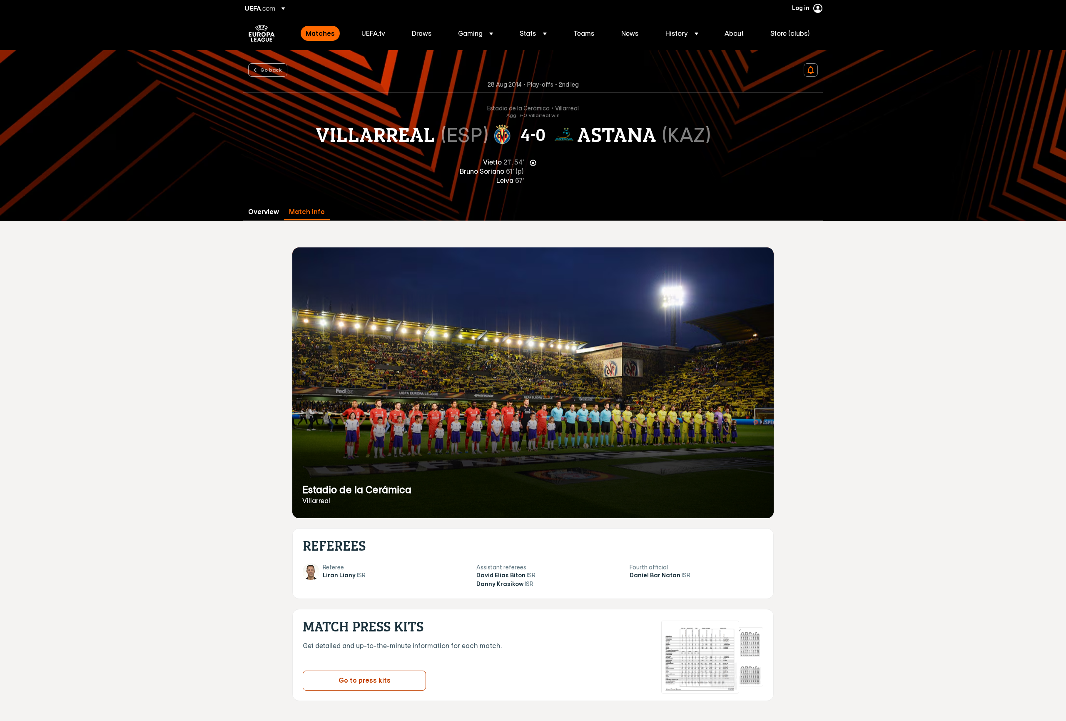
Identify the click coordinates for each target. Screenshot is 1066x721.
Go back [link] (271, 69)
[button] (475, 33)
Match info (307, 211)
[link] (320, 33)
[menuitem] (323, 33)
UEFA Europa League (261, 33)
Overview (263, 211)
